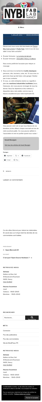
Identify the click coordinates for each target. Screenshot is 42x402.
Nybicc (8, 171)
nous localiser (7, 282)
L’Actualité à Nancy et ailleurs (26, 59)
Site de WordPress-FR (10, 343)
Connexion (6, 330)
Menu (22, 27)
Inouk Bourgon (32, 35)
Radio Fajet (20, 49)
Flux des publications (10, 335)
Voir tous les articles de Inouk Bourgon (17, 145)
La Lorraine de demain (24, 56)
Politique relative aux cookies (22, 394)
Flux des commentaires (11, 339)
